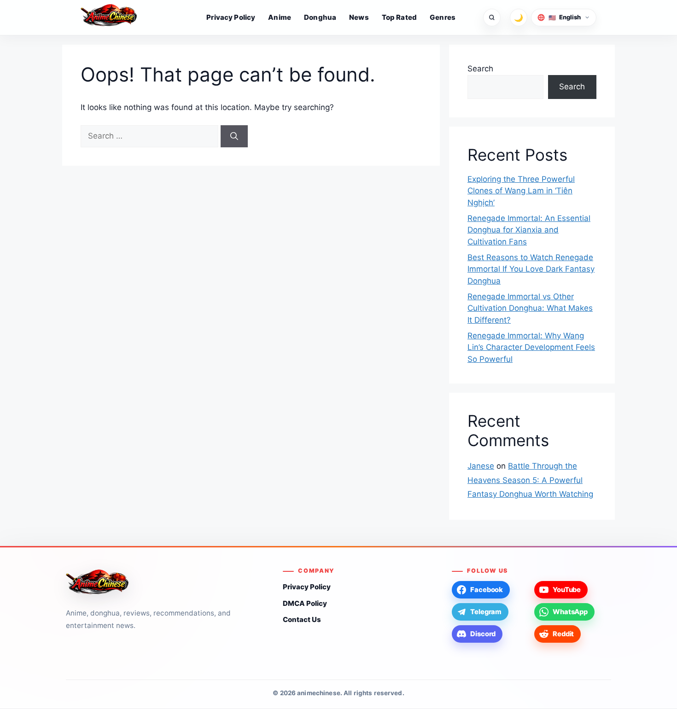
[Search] (234, 136)
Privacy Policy (230, 17)
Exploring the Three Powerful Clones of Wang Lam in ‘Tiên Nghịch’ (521, 190)
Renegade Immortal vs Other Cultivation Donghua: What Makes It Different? (530, 308)
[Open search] (492, 17)
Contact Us (302, 619)
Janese (480, 466)
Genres (442, 17)
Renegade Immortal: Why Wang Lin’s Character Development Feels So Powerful (531, 347)
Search (480, 68)
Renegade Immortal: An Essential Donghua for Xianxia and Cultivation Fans (528, 230)
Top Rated (399, 17)
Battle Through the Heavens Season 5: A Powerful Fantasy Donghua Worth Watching (530, 480)
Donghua (320, 17)
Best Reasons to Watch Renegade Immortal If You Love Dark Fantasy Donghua (531, 269)
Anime (279, 17)
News (359, 17)
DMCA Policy (305, 603)
